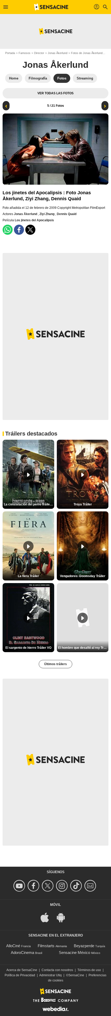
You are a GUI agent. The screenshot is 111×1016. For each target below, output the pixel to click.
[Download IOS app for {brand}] (47, 917)
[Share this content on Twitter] (30, 230)
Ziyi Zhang (47, 214)
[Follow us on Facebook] (34, 886)
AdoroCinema (22, 952)
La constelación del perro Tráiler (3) (29, 504)
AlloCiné (13, 946)
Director (39, 53)
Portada (10, 53)
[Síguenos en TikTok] (76, 886)
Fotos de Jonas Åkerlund (86, 53)
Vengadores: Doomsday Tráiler (82, 576)
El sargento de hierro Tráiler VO (28, 648)
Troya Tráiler (83, 504)
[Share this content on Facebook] (19, 230)
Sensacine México (74, 952)
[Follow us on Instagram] (62, 886)
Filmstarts (46, 946)
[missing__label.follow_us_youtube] (20, 886)
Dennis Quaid (66, 214)
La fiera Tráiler (28, 576)
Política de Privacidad (20, 975)
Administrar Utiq (50, 975)
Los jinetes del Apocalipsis (34, 220)
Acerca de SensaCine (21, 970)
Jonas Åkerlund (57, 53)
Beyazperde (84, 946)
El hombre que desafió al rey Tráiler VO (83, 648)
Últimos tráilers (55, 664)
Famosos (24, 53)
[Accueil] (51, 7)
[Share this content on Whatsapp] (8, 230)
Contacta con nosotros (57, 970)
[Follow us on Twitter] (48, 886)
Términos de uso (89, 970)
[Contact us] (91, 886)
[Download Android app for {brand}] (63, 917)
